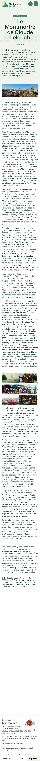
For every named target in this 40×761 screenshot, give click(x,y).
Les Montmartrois (20, 16)
